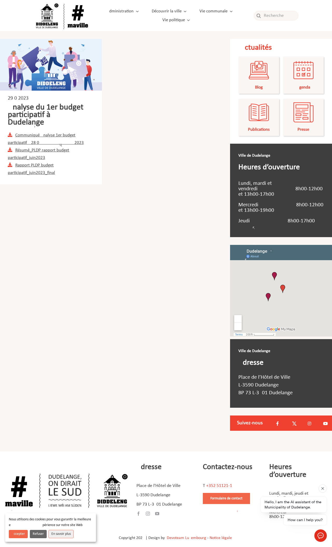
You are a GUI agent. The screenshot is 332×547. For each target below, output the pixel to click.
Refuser (38, 534)
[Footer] (66, 471)
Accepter (18, 534)
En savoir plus (61, 534)
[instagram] (148, 514)
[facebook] (138, 514)
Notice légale (221, 538)
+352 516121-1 (219, 485)
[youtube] (157, 514)
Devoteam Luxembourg (186, 538)
